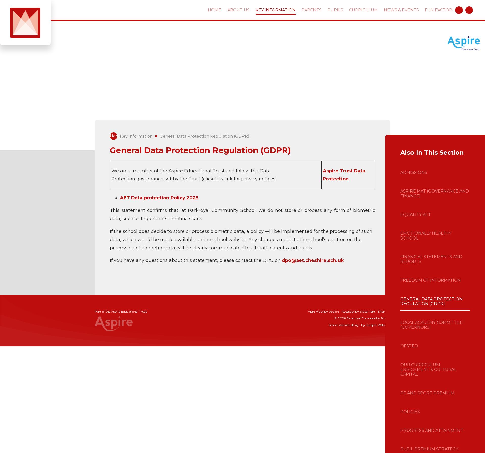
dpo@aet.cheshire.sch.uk (313, 260)
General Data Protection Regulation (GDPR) (204, 136)
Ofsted (409, 346)
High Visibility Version (323, 311)
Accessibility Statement (358, 311)
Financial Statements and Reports (431, 259)
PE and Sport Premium (427, 393)
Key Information (136, 136)
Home (113, 136)
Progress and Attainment (431, 430)
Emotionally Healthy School (425, 236)
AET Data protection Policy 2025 (159, 198)
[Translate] (459, 10)
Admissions (413, 172)
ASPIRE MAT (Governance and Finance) (434, 193)
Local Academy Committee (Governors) (431, 325)
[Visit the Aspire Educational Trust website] (463, 43)
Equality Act (415, 214)
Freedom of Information (430, 280)
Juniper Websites (378, 325)
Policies (410, 411)
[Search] (469, 10)
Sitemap (384, 311)
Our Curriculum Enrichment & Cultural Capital (428, 369)
